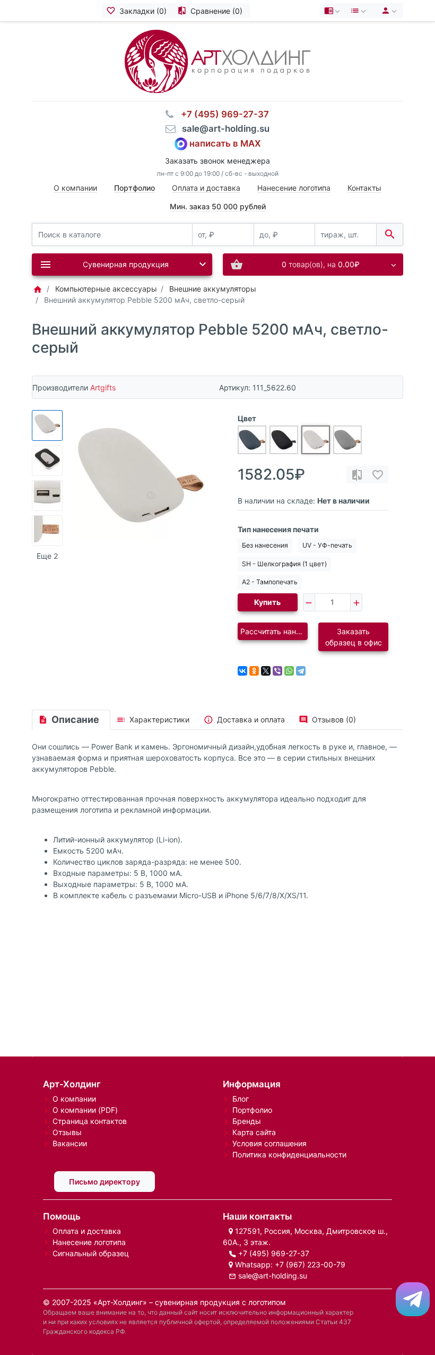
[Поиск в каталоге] (389, 234)
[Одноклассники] (254, 671)
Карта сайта (254, 1132)
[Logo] (217, 60)
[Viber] (277, 671)
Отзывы (67, 1132)
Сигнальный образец (91, 1253)
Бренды (246, 1121)
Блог (240, 1098)
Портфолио (252, 1109)
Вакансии (70, 1143)
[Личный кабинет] (387, 10)
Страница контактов (90, 1121)
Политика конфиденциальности (289, 1154)
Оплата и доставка (206, 187)
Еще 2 (47, 555)
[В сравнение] (357, 474)
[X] (266, 671)
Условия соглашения (269, 1143)
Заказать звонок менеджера (217, 160)
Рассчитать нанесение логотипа (274, 631)
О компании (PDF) (85, 1109)
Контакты (364, 187)
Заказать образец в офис (353, 637)
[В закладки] (377, 474)
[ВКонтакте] (242, 671)
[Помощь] (333, 10)
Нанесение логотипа (293, 187)
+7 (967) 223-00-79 (310, 1264)
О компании (75, 187)
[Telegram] (301, 671)
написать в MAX (225, 143)
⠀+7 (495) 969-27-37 (222, 114)
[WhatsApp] (289, 671)
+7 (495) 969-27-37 (273, 1253)
